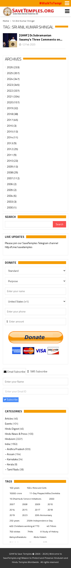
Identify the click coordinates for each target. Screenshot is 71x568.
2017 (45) (12, 120)
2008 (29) (12, 172)
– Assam (10, 454)
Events (9, 424)
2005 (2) (11, 190)
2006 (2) (11, 184)
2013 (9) (11, 143)
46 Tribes (51, 526)
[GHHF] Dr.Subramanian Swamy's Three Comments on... (40, 37)
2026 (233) (13, 67)
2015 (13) (12, 131)
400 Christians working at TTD (24, 526)
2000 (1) (11, 207)
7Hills (30, 531)
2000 (51, 499)
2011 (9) (11, 155)
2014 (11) (12, 137)
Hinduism (10, 439)
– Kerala (9, 464)
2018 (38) (12, 114)
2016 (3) (11, 126)
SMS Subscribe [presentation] (38, 371)
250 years (14, 520)
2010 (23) (12, 161)
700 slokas (14, 531)
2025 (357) (13, 73)
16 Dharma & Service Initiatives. (25, 499)
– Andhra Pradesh (15, 449)
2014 (12, 509)
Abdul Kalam (40, 537)
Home (6, 21)
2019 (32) (12, 108)
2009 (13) (12, 166)
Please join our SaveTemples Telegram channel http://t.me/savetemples (31, 245)
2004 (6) (11, 196)
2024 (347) (13, 79)
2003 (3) (11, 202)
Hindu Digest (12, 429)
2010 (50, 504)
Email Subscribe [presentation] (16, 372)
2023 (24, 515)
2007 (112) (13, 178)
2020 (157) (13, 102)
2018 (50, 509)
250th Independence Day (40, 520)
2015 (24, 509)
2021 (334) (13, 96)
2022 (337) (13, 91)
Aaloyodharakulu (17, 537)
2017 (37, 509)
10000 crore (15, 493)
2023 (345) (13, 85)
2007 (12, 504)
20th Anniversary (43, 515)
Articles (9, 418)
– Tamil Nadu (12, 469)
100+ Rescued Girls (36, 488)
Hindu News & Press (16, 434)
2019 (12, 515)
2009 (37, 504)
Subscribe (12, 399)
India (8, 444)
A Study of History (49, 531)
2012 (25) (12, 149)
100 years (14, 488)
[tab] (14, 371)
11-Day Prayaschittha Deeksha (44, 493)
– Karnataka (11, 459)
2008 (24, 504)
